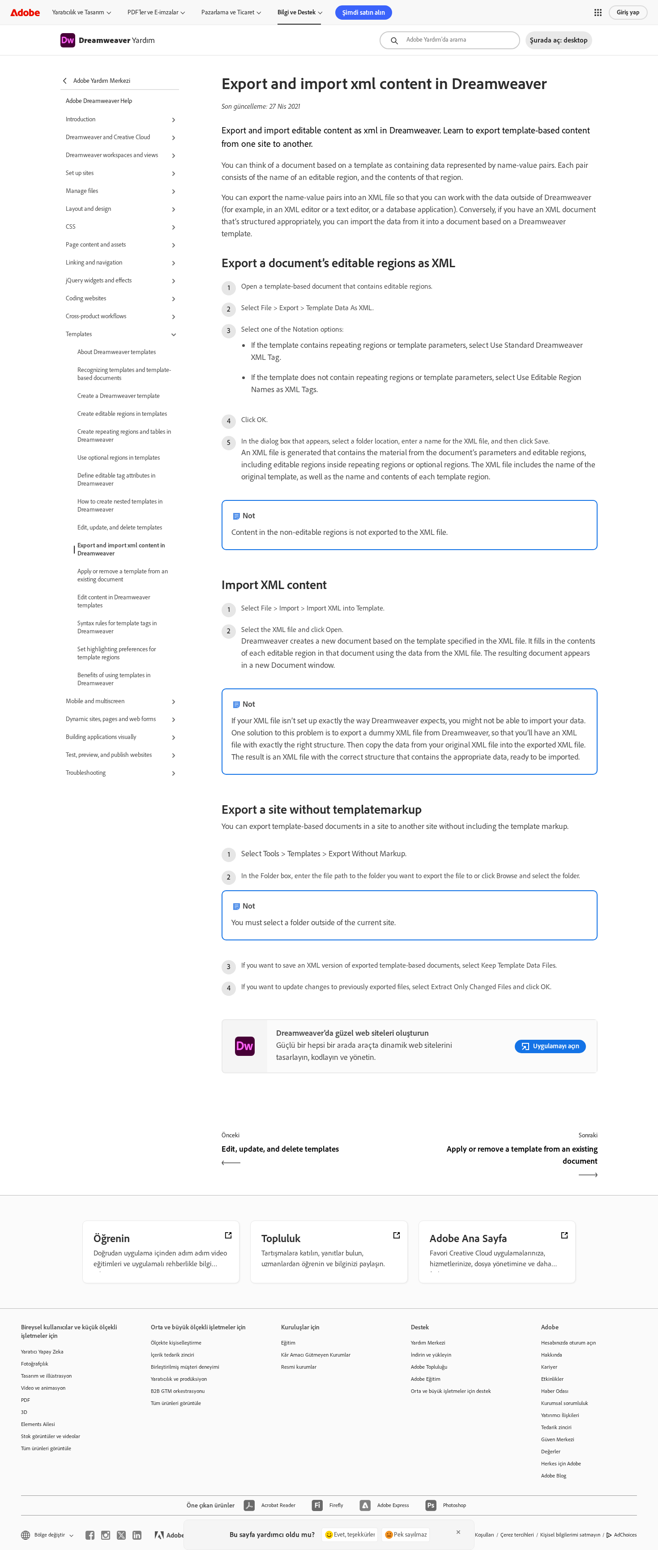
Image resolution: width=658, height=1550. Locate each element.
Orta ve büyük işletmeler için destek (451, 1391)
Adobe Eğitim (425, 1379)
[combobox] (450, 40)
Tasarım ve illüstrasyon (46, 1376)
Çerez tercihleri (517, 1535)
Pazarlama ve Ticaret (227, 12)
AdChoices (625, 1535)
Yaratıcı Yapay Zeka (42, 1352)
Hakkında (551, 1355)
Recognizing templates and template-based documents (124, 374)
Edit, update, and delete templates (119, 527)
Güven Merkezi (557, 1439)
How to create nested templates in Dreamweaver (119, 505)
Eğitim (288, 1343)
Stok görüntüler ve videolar (50, 1436)
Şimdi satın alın (363, 13)
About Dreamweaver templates (116, 352)
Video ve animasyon (43, 1388)
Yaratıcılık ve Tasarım (78, 12)
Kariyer (549, 1367)
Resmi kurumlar (298, 1367)
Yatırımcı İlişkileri (560, 1415)
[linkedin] (136, 1535)
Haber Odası (554, 1391)
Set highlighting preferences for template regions (116, 653)
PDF (25, 1400)
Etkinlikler (552, 1379)
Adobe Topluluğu (429, 1367)
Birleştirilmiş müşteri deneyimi (185, 1367)
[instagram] (105, 1535)
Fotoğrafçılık (34, 1364)
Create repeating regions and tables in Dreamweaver (124, 436)
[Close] (458, 1532)
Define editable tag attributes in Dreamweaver (116, 479)
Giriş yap (628, 12)
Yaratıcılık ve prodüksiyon (179, 1379)
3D (24, 1412)
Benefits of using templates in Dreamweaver (113, 679)
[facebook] (89, 1535)
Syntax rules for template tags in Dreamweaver (117, 627)
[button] (598, 12)
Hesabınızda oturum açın (568, 1343)
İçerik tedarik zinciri (172, 1355)
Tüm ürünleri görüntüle (46, 1448)
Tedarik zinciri (556, 1427)
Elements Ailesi (38, 1424)
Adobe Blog (553, 1476)
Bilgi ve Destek (297, 12)
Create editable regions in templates (122, 414)
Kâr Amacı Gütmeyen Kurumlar (315, 1355)
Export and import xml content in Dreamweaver (121, 549)
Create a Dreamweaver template (118, 396)
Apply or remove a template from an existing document (122, 575)
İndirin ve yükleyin (431, 1355)
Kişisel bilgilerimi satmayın (570, 1535)
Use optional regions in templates (118, 457)
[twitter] (121, 1535)
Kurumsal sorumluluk (564, 1403)
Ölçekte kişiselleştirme (176, 1343)
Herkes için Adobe (561, 1463)
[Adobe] (25, 12)
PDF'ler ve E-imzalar (153, 12)
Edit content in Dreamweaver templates (113, 601)
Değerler (550, 1451)
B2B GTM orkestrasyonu (178, 1391)
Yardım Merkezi (428, 1343)
